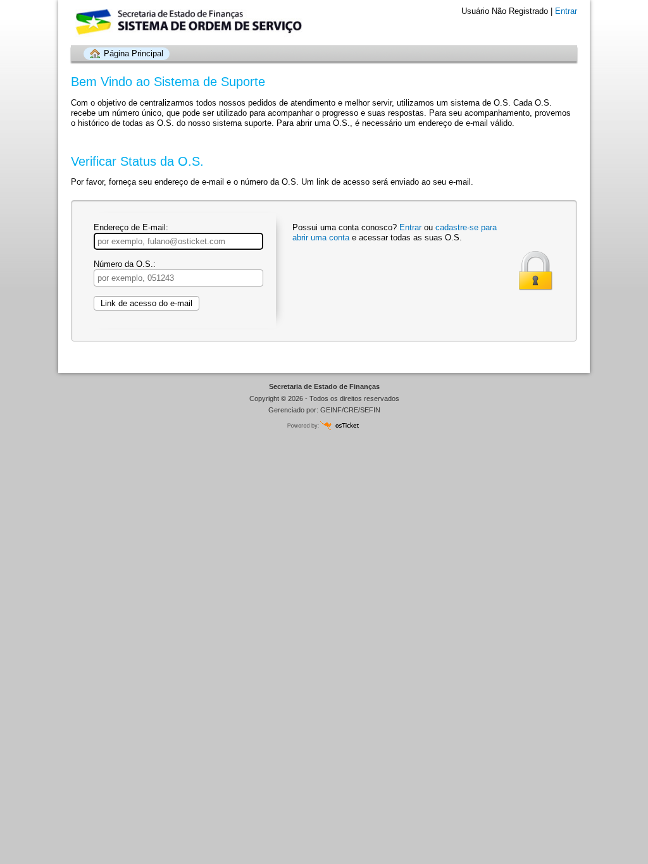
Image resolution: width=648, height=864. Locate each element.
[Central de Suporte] (140, 22)
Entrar (566, 11)
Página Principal (133, 53)
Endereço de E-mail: (131, 227)
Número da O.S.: (125, 264)
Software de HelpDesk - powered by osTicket (324, 425)
